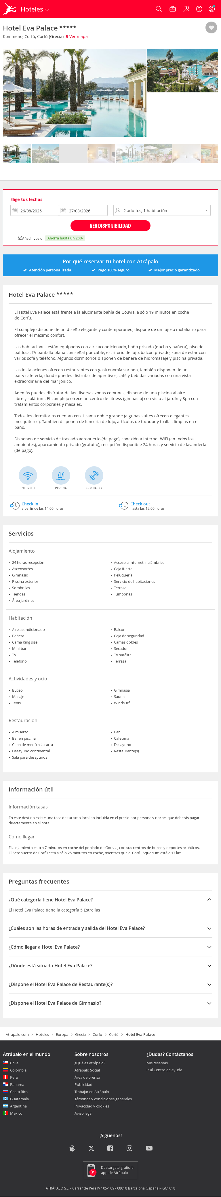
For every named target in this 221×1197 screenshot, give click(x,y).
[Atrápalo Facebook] (110, 1149)
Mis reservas (157, 1063)
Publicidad (83, 1084)
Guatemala (19, 1098)
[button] (211, 28)
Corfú (97, 1034)
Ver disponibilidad (110, 225)
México (16, 1113)
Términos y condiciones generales (103, 1098)
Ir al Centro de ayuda (164, 1070)
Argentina (18, 1106)
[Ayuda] (199, 8)
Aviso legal (83, 1113)
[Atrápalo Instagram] (130, 1149)
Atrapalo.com (17, 1034)
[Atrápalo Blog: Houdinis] (72, 1148)
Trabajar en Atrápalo (92, 1091)
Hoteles (42, 1034)
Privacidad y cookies (92, 1106)
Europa (62, 1034)
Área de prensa (87, 1077)
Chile (14, 1062)
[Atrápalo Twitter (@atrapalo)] (91, 1149)
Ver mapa (78, 36)
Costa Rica (19, 1091)
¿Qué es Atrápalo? (90, 1062)
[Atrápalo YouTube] (149, 1149)
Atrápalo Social (87, 1070)
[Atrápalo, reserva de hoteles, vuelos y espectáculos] (10, 9)
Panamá (17, 1084)
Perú (14, 1077)
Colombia (18, 1070)
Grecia (80, 1034)
